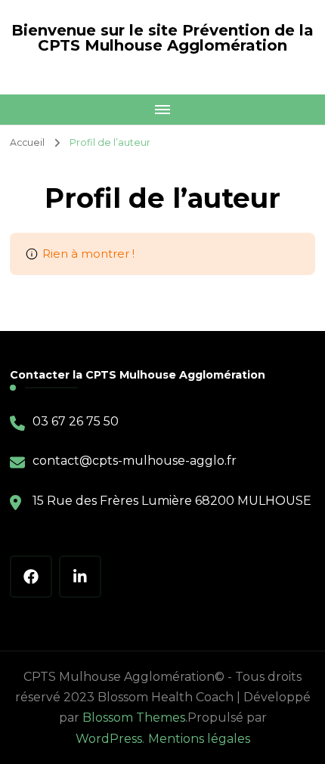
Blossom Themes (133, 717)
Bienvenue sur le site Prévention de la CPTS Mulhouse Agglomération (162, 37)
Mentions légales (199, 739)
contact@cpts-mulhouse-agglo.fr (134, 460)
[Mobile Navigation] (162, 109)
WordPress (109, 739)
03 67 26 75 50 (75, 421)
